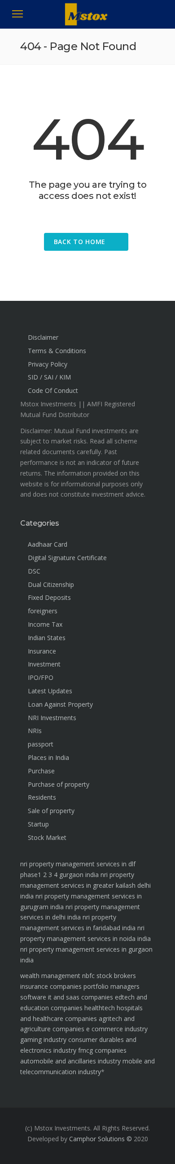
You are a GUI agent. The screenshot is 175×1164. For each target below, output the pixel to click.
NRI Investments (52, 717)
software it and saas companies (66, 997)
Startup (38, 824)
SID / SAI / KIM (49, 377)
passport (40, 744)
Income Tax (45, 624)
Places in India (48, 757)
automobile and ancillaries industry (70, 1061)
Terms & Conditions (57, 350)
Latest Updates (50, 691)
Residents (42, 797)
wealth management (50, 975)
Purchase (41, 771)
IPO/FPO (40, 677)
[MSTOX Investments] (88, 23)
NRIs (35, 730)
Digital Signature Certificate (67, 557)
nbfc (88, 975)
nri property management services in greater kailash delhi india (85, 885)
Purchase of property (58, 784)
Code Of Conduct (53, 390)
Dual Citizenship (51, 584)
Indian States (47, 637)
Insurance (42, 651)
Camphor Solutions (97, 1138)
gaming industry (43, 1039)
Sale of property (51, 810)
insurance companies (51, 986)
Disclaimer (43, 337)
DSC (34, 571)
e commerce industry (117, 1029)
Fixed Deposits (49, 597)
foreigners (42, 611)
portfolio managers (111, 986)
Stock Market (47, 837)
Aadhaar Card (47, 544)
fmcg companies (102, 1050)
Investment (44, 664)
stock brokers (116, 975)
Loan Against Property (60, 704)
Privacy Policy (47, 364)
